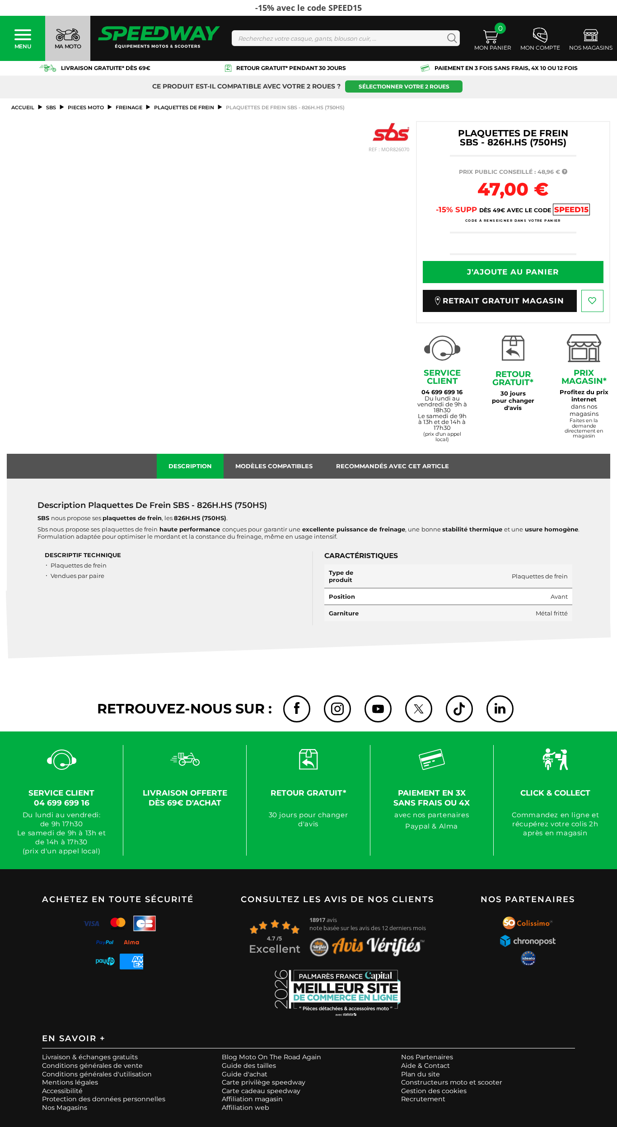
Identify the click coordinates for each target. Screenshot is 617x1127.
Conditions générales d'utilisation (97, 1074)
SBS (51, 107)
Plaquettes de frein (184, 107)
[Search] (450, 38)
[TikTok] (459, 708)
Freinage (129, 107)
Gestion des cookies (434, 1091)
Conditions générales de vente (92, 1066)
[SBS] (391, 132)
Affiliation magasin (252, 1099)
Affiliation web (245, 1108)
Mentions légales (70, 1082)
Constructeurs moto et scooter (451, 1082)
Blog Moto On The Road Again (271, 1057)
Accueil (22, 107)
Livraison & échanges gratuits (90, 1057)
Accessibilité (62, 1091)
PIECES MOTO (86, 107)
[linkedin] (500, 708)
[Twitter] (418, 708)
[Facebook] (296, 708)
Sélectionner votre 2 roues (404, 86)
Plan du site (420, 1074)
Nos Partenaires (427, 1057)
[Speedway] (159, 38)
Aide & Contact (425, 1066)
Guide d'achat (244, 1074)
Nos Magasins (64, 1108)
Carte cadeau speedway (261, 1091)
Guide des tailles (249, 1066)
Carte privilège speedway (263, 1082)
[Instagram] (337, 708)
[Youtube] (378, 708)
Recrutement (423, 1099)
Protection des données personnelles (103, 1099)
